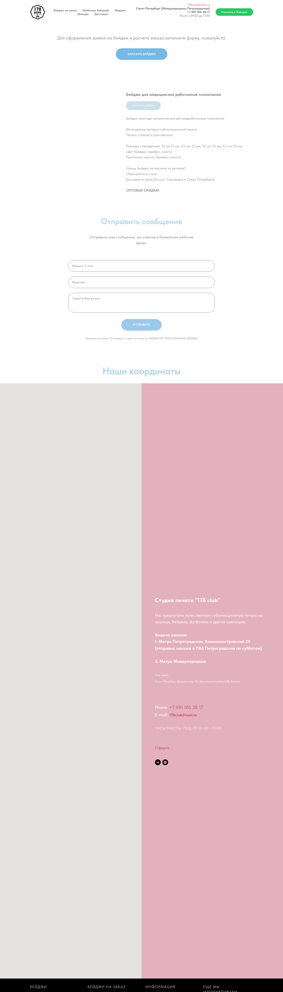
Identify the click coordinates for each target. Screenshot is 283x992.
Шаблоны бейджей (96, 10)
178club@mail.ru (199, 5)
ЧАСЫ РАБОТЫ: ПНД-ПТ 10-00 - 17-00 (188, 728)
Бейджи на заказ (65, 10)
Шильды (83, 14)
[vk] (158, 762)
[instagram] (165, 762)
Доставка (101, 14)
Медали (120, 10)
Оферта (162, 747)
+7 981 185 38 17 (186, 707)
